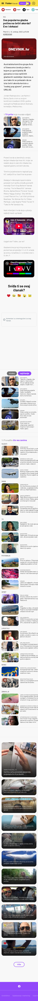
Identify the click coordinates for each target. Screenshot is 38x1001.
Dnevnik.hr (8, 9)
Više (19, 964)
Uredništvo (6, 996)
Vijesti (18, 9)
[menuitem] (34, 3)
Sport (27, 9)
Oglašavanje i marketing (21, 996)
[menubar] (34, 3)
